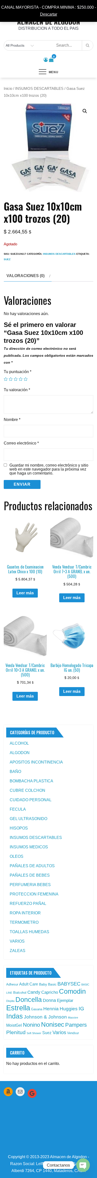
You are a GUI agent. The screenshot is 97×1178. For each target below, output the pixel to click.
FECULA (18, 809)
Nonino (31, 1025)
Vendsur (73, 1033)
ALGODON (20, 753)
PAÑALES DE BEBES (30, 875)
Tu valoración (17, 390)
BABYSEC (68, 984)
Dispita (10, 1000)
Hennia (51, 1008)
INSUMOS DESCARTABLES (39, 89)
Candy (33, 992)
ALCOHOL (19, 743)
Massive (73, 1017)
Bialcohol (19, 992)
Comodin (72, 991)
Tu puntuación (17, 372)
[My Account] (46, 59)
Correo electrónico (21, 443)
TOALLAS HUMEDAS (29, 932)
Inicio (8, 89)
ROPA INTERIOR (25, 913)
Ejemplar (65, 1000)
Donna (49, 1000)
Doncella (28, 999)
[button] (84, 111)
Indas (14, 1016)
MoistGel (14, 1025)
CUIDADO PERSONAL (30, 800)
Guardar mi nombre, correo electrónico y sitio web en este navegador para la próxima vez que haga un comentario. (48, 469)
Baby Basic (47, 984)
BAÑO (15, 771)
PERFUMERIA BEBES (30, 885)
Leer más (25, 593)
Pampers (76, 1025)
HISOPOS (19, 828)
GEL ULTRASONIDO (28, 819)
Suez (7, 259)
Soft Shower (34, 1033)
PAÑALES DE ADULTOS (32, 866)
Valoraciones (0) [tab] (25, 276)
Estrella (18, 1008)
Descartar (48, 14)
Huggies (69, 1008)
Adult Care (28, 984)
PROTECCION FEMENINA (34, 894)
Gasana (36, 1009)
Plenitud (16, 1032)
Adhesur (12, 984)
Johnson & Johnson (45, 1016)
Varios (59, 1032)
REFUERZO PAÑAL (28, 903)
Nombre (12, 419)
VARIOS (17, 941)
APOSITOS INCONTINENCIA (36, 762)
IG (81, 1009)
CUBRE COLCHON (27, 790)
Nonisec (52, 1024)
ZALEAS (17, 951)
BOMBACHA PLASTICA (31, 781)
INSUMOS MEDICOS (29, 847)
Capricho (49, 992)
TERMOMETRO (24, 922)
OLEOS (16, 856)
